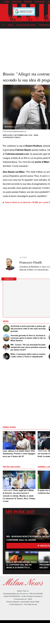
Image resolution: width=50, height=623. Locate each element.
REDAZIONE (40, 2)
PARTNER (28, 2)
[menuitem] (3, 25)
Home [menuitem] (10, 25)
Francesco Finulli (13, 137)
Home (6, 2)
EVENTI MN (16, 2)
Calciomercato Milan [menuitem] (26, 25)
